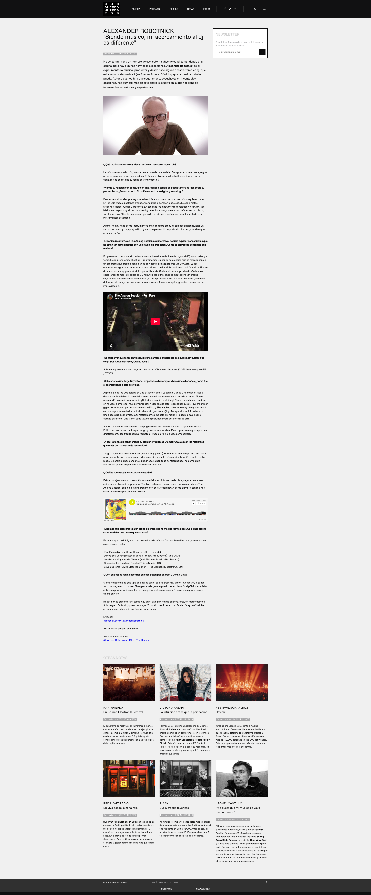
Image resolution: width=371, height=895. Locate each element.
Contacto (166, 889)
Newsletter (203, 889)
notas (190, 9)
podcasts (155, 9)
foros (206, 9)
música (174, 9)
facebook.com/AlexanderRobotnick (124, 620)
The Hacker (142, 640)
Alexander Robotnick (115, 640)
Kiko (131, 640)
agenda (136, 9)
